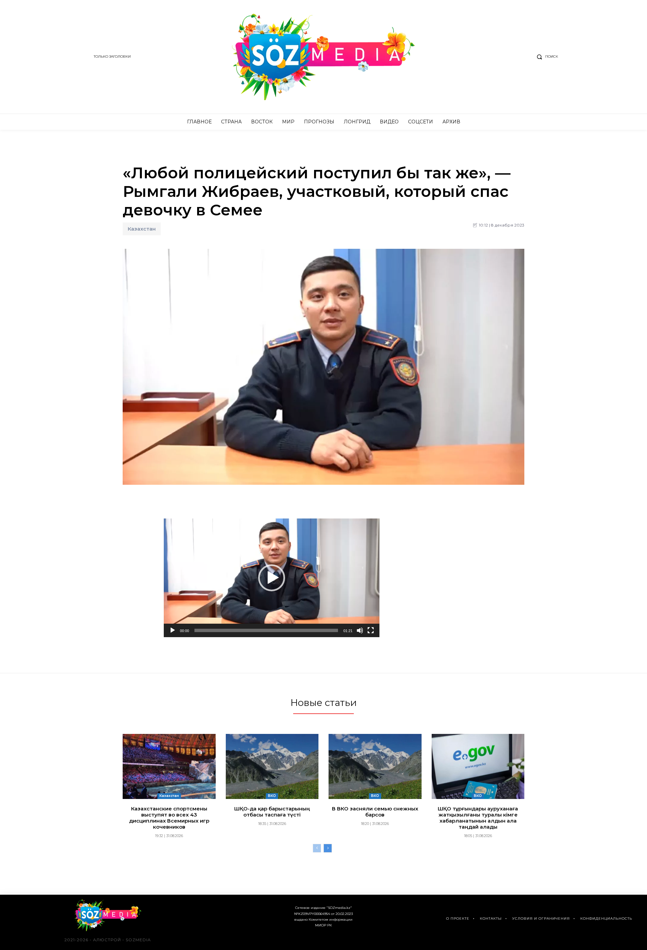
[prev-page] (317, 848)
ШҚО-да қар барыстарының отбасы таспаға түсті (272, 811)
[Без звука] (360, 630)
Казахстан (142, 229)
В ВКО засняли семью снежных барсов (375, 811)
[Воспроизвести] (172, 630)
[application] (271, 577)
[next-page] (328, 848)
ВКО (272, 796)
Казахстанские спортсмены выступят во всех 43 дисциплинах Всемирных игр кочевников (169, 817)
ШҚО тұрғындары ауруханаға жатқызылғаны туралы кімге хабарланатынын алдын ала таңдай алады (478, 817)
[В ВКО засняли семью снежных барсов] (375, 766)
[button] (546, 56)
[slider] (266, 630)
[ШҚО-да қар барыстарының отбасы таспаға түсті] (272, 766)
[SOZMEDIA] (323, 56)
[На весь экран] (370, 630)
